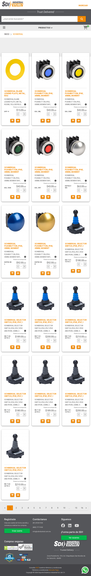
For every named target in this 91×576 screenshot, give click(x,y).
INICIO (6, 34)
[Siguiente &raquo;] (86, 507)
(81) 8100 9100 (38, 523)
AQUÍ (37, 568)
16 (82, 508)
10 (64, 508)
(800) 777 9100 (38, 527)
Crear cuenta (17, 531)
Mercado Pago (54, 570)
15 (76, 508)
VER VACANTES (74, 538)
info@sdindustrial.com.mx (42, 531)
